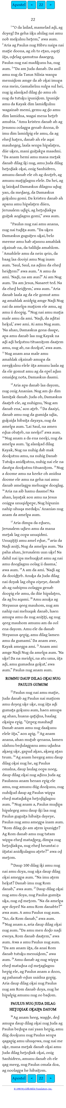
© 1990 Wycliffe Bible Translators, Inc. (33, 1088)
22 (41, 4)
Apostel (18, 4)
